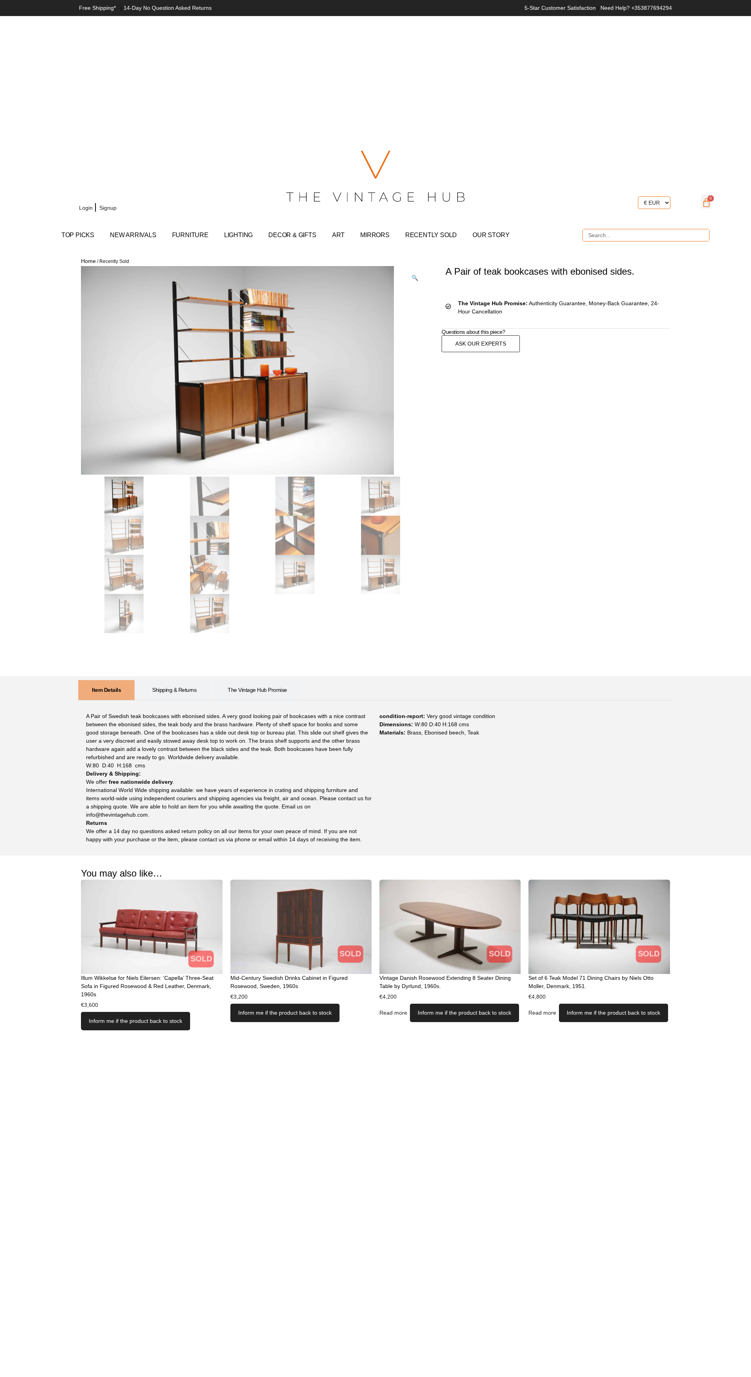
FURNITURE (190, 235)
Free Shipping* (97, 8)
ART (338, 235)
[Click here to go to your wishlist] (129, 208)
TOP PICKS (77, 235)
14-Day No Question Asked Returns (168, 8)
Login (86, 208)
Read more (393, 1013)
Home (88, 261)
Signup (108, 208)
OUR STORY (491, 235)
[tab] (106, 690)
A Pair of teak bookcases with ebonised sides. (540, 271)
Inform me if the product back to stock (135, 1021)
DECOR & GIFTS (292, 235)
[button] (414, 278)
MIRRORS (375, 235)
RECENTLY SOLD (431, 235)
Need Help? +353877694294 (636, 8)
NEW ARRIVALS (133, 235)
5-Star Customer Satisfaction (560, 8)
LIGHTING (238, 235)
